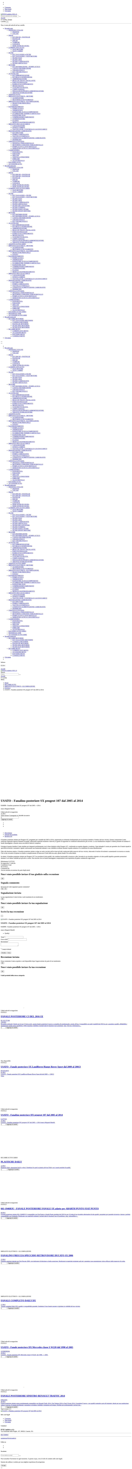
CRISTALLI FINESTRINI (20, 157)
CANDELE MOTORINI (20, 322)
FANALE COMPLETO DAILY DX (18, 1300)
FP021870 (4, 1400)
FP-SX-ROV (5, 1071)
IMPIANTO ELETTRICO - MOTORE (21, 96)
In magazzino (5, 863)
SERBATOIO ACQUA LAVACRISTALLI (25, 148)
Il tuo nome (4, 939)
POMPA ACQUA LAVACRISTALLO (24, 146)
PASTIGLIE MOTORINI (20, 324)
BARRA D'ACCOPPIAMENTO (22, 84)
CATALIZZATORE (18, 126)
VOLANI (15, 33)
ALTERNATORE (18, 98)
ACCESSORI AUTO (15, 164)
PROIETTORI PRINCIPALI (21, 103)
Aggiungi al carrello (7, 819)
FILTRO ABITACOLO (19, 63)
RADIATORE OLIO (19, 115)
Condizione (4, 865)
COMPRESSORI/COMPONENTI (23, 117)
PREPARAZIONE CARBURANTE (20, 131)
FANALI (15, 105)
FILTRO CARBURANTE (20, 61)
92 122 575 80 (5, 1020)
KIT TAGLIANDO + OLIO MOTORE (24, 56)
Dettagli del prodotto (11, 834)
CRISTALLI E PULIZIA (16, 141)
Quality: (7, 933)
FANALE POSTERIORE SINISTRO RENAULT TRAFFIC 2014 (33, 1396)
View (2, 1076)
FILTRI (11, 53)
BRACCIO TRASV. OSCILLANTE (23, 80)
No (2, 889)
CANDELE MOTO (18, 336)
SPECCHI (15, 155)
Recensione (5, 942)
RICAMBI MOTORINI (16, 319)
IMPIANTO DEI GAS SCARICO (19, 124)
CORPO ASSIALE (18, 89)
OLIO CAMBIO (17, 51)
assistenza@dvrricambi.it (8, 1438)
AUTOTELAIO (14, 73)
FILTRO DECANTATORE (21, 206)
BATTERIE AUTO (15, 162)
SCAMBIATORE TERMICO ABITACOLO (26, 113)
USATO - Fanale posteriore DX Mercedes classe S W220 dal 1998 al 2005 (37, 1347)
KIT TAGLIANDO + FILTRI (21, 195)
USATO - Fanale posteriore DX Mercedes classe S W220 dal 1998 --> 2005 (24, 1355)
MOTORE (12, 65)
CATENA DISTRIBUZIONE (21, 68)
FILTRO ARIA (17, 60)
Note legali (8, 9)
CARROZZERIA (14, 150)
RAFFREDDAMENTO (16, 106)
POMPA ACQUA (18, 108)
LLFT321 (4, 1119)
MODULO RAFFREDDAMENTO (23, 122)
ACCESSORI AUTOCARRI (18, 315)
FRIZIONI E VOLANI (16, 30)
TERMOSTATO (17, 110)
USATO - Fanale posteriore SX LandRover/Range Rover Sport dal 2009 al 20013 (41, 1066)
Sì (5, 889)
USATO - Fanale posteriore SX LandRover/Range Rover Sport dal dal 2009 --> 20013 (27, 1074)
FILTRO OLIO (17, 58)
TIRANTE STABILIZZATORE (22, 93)
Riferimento (4, 861)
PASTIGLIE (16, 39)
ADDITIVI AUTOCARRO (17, 244)
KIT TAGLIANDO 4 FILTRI (21, 54)
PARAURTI (16, 153)
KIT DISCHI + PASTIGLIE (21, 37)
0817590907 (5, 1435)
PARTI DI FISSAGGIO (19, 82)
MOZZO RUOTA (18, 86)
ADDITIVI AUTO (14, 94)
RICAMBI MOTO (14, 329)
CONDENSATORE (18, 119)
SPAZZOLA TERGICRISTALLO (23, 143)
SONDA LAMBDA (18, 127)
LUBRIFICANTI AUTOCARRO (19, 188)
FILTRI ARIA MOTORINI (20, 325)
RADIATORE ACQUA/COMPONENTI (25, 112)
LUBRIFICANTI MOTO (20, 331)
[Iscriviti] (20, 1455)
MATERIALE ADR (15, 313)
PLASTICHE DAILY (11, 1161)
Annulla (4, 953)
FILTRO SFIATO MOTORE (21, 211)
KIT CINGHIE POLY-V (20, 72)
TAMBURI (16, 42)
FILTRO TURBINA (18, 207)
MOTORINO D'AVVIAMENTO (22, 100)
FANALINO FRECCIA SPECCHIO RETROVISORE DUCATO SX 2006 (37, 1255)
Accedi (3, 669)
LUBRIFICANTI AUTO (16, 47)
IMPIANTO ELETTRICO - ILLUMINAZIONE (24, 101)
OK (2, 878)
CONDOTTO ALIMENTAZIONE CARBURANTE (29, 138)
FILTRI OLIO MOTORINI (20, 327)
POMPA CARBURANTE (20, 134)
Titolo (3, 937)
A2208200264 (5, 1351)
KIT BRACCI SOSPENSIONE (22, 77)
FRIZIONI (15, 32)
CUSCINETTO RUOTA (20, 87)
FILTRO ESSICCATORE (20, 209)
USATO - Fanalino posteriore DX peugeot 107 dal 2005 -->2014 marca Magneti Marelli (28, 1122)
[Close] (1, 343)
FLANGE (15, 120)
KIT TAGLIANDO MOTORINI (22, 320)
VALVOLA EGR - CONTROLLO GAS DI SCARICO (29, 129)
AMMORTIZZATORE (19, 79)
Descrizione (8, 833)
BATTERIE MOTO (18, 334)
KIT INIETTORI (17, 133)
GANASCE (16, 44)
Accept (4, 1465)
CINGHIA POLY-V (18, 70)
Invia (9, 953)
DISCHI (15, 40)
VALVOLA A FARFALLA (20, 136)
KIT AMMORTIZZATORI (20, 75)
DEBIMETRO (17, 139)
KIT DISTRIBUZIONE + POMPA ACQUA (26, 66)
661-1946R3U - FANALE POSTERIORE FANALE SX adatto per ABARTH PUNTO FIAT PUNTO (50, 1208)
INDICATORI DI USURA (20, 46)
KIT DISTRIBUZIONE (19, 214)
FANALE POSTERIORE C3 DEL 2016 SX (22, 1016)
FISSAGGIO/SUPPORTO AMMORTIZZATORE (28, 91)
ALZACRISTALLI (18, 160)
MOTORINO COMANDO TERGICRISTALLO (27, 145)
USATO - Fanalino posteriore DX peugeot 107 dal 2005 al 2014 (32, 1115)
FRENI (11, 35)
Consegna (8, 7)
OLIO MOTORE (17, 49)
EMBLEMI (16, 159)
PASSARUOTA (17, 152)
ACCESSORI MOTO (19, 332)
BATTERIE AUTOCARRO (17, 312)
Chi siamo (8, 11)
